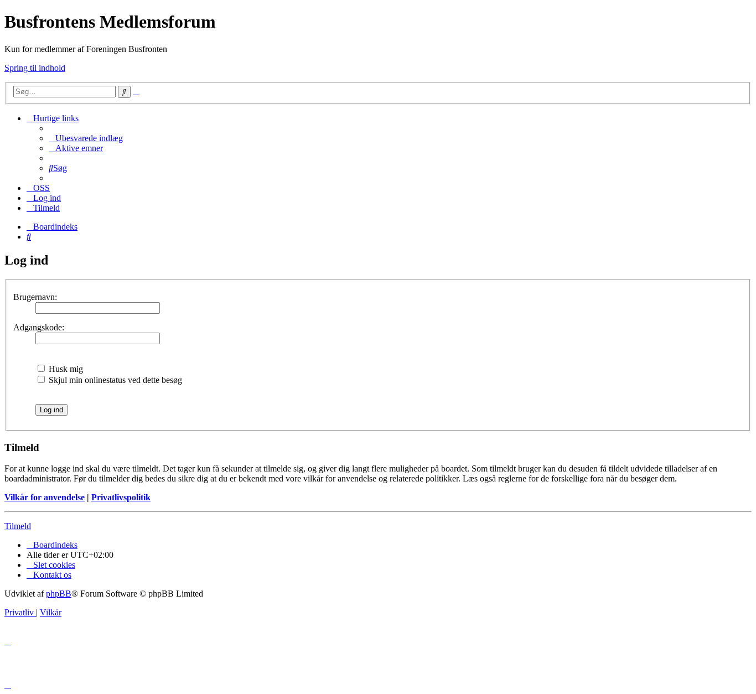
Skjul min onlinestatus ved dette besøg (114, 380)
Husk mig (64, 369)
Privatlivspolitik (121, 497)
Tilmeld (17, 526)
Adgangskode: (38, 327)
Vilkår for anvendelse (44, 497)
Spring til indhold (34, 67)
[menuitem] (86, 138)
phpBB (58, 593)
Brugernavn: (35, 297)
